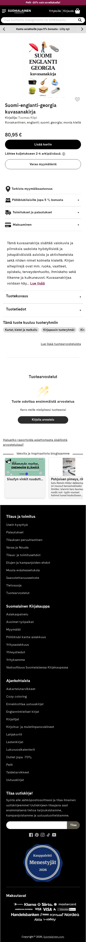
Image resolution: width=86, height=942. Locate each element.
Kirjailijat (12, 719)
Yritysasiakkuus (17, 644)
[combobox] (43, 20)
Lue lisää (37, 283)
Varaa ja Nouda (17, 547)
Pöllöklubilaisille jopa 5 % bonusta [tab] (37, 200)
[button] (4, 11)
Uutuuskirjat (15, 780)
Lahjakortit (14, 734)
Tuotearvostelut (18, 593)
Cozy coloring (16, 696)
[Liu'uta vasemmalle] (4, 29)
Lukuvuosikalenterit (20, 749)
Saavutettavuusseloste (22, 578)
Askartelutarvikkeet (20, 689)
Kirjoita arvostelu (43, 419)
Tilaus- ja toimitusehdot (23, 555)
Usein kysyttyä (17, 525)
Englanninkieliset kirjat (22, 712)
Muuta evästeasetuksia (23, 570)
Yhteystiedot (15, 652)
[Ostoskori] (77, 11)
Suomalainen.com (53, 936)
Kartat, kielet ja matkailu (21, 329)
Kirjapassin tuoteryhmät (58, 329)
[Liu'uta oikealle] (82, 29)
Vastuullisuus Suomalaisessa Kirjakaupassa (37, 667)
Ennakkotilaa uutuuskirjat (25, 704)
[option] (43, 29)
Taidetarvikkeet (17, 772)
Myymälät (13, 629)
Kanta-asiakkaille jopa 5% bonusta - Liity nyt (43, 29)
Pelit (9, 765)
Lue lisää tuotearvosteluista (61, 344)
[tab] (43, 297)
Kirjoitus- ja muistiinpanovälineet (30, 727)
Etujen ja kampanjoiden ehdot (28, 562)
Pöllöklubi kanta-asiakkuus (26, 637)
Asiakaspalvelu (17, 614)
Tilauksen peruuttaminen (24, 540)
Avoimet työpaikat (20, 622)
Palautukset (15, 532)
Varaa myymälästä (43, 164)
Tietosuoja (14, 585)
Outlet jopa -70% (19, 757)
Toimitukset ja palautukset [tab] (32, 212)
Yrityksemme (15, 660)
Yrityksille (55, 11)
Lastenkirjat (14, 742)
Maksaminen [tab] (22, 224)
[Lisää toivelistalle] (77, 99)
